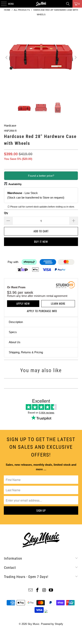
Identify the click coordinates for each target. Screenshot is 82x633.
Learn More (58, 303)
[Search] (68, 4)
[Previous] (7, 57)
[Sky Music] (41, 4)
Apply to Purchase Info (42, 311)
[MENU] (1, 4)
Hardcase (10, 125)
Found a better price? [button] (41, 175)
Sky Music (33, 624)
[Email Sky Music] (31, 590)
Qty (6, 213)
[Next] (75, 57)
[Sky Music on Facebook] (37, 590)
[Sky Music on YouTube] (51, 590)
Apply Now (23, 303)
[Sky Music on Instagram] (44, 590)
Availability (15, 184)
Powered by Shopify (52, 624)
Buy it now (41, 242)
